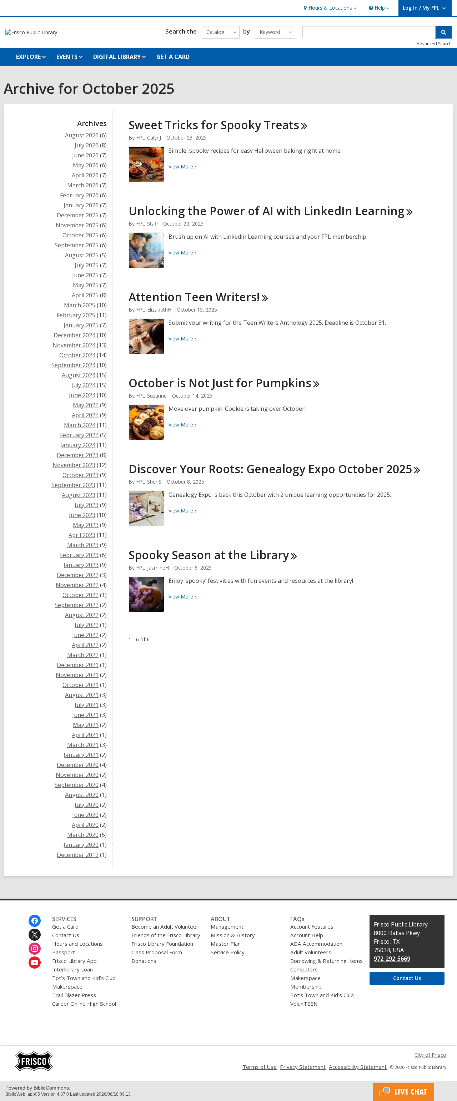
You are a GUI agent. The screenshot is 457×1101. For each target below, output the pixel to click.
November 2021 (77, 675)
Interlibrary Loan (72, 969)
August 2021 (82, 695)
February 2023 (79, 555)
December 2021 (78, 665)
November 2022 (77, 585)
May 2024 (86, 405)
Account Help (306, 935)
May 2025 (86, 285)
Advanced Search (434, 44)
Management (227, 926)
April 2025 (85, 295)
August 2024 (78, 375)
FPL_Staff (147, 223)
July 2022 (87, 625)
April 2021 (85, 735)
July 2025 (87, 265)
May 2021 (86, 725)
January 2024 (77, 445)
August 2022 (82, 615)
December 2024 (74, 335)
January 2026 (81, 205)
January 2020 (81, 845)
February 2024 (79, 435)
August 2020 (82, 795)
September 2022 (77, 605)
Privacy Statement (303, 1066)
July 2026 (87, 145)
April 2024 (85, 415)
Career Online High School (84, 1003)
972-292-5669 (392, 959)
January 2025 (81, 325)
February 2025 (76, 315)
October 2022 (80, 595)
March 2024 (79, 425)
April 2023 (82, 535)
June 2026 (85, 155)
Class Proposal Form (156, 952)
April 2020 (85, 825)
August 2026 (82, 135)
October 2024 (77, 355)
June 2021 (85, 715)
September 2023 (73, 485)
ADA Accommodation (316, 943)
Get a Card (65, 926)
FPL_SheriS (148, 481)
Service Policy (228, 952)
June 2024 (82, 395)
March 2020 (83, 835)
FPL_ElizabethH (153, 309)
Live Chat (403, 1092)
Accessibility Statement (358, 1066)
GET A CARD (173, 57)
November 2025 (77, 225)
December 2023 (78, 455)
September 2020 (77, 785)
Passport (63, 952)
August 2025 (82, 255)
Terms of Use (259, 1066)
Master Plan (226, 943)
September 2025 (77, 245)
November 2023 (73, 465)
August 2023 (78, 495)
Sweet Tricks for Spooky (214, 124)
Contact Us (65, 935)
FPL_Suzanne (151, 395)
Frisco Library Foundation (162, 943)
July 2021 (87, 705)
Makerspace (67, 986)
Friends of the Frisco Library (165, 935)
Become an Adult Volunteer (165, 926)
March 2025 (79, 305)
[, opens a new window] (34, 1069)
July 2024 (83, 385)
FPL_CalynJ (148, 137)
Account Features (311, 926)
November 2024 (73, 345)
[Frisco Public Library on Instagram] (35, 949)
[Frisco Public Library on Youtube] (35, 962)
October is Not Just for (220, 382)
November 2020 (77, 775)
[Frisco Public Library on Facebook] (35, 921)
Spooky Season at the (209, 554)
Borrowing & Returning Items (326, 960)
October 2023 (80, 475)
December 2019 (78, 855)
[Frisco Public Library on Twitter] (35, 935)
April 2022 (85, 645)
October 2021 (80, 685)
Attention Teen (194, 296)
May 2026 (86, 165)
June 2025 (85, 275)
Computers (304, 969)
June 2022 (85, 635)
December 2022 (78, 575)
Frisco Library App (74, 960)
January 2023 (81, 565)
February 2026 (79, 195)
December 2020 (78, 765)
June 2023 (82, 515)
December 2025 (78, 215)
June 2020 (85, 815)
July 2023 (87, 505)
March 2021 (83, 745)
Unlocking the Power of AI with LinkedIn (267, 210)
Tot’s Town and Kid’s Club (84, 977)
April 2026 (85, 175)
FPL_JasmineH (152, 567)
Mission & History (233, 935)
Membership (306, 986)
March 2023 (83, 545)
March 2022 (83, 655)
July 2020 (87, 805)
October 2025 (80, 235)
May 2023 (86, 525)
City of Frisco (430, 1054)
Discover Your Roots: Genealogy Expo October (270, 468)
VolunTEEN (303, 1003)
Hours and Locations (77, 943)
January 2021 (81, 755)
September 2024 (73, 365)
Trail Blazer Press (74, 995)
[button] (329, 8)
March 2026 (83, 185)
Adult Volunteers (310, 952)
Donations (143, 960)
